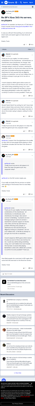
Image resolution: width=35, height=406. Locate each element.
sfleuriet (8, 54)
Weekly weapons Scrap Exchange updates (19, 315)
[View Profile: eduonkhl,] (4, 316)
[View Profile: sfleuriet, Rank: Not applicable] (3, 55)
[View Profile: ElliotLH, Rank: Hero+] (3, 137)
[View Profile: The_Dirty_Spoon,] (4, 345)
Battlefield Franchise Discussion (10, 7)
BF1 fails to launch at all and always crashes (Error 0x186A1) (19, 358)
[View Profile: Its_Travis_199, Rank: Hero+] (3, 12)
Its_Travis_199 (10, 11)
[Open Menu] (33, 7)
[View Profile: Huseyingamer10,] (4, 329)
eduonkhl (9, 322)
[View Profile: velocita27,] (4, 358)
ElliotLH (8, 136)
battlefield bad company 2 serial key (17, 300)
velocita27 (9, 367)
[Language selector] (17, 2)
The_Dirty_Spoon (11, 351)
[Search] (21, 2)
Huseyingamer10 (11, 338)
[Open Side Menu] (2, 2)
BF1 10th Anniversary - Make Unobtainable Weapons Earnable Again (19, 329)
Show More (18, 373)
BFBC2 (9, 344)
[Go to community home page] (9, 2)
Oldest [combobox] (30, 49)
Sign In (31, 2)
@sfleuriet (4, 24)
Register (25, 2)
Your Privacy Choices (17, 403)
